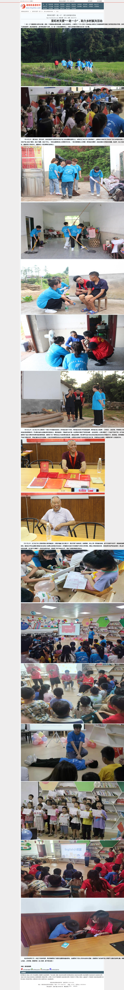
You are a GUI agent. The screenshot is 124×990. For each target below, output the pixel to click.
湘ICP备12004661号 (58, 986)
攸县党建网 (85, 975)
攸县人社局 (29, 975)
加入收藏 (99, 1)
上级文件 (68, 4)
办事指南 (79, 4)
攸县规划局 (50, 979)
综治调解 (79, 6)
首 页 (45, 4)
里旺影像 (85, 4)
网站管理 (66, 986)
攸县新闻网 (46, 975)
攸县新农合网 (98, 975)
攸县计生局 (23, 977)
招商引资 (62, 8)
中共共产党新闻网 (56, 977)
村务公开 (45, 6)
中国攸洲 (91, 977)
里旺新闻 (56, 4)
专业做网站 (36, 975)
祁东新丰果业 (29, 979)
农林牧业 (68, 6)
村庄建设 (51, 8)
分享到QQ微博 (45, 969)
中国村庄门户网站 (74, 977)
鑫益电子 (86, 977)
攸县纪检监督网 (98, 977)
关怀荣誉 (62, 4)
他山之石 (96, 4)
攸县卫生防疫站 (31, 977)
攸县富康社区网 (65, 977)
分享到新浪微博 (27, 969)
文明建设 (91, 6)
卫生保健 (51, 6)
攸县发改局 (92, 975)
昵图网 (41, 975)
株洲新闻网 (38, 977)
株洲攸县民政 (70, 975)
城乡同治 (74, 4)
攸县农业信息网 (78, 975)
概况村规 (51, 4)
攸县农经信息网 (62, 975)
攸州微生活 (23, 975)
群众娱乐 (45, 8)
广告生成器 (52, 975)
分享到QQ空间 (36, 969)
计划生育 (62, 6)
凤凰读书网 (44, 977)
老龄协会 (85, 6)
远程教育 (91, 4)
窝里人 (81, 977)
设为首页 (90, 1)
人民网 (49, 977)
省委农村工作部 (37, 979)
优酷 (57, 975)
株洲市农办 (44, 979)
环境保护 (74, 6)
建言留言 (68, 8)
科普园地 (96, 6)
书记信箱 (74, 8)
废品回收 (56, 8)
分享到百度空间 (55, 969)
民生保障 (56, 6)
